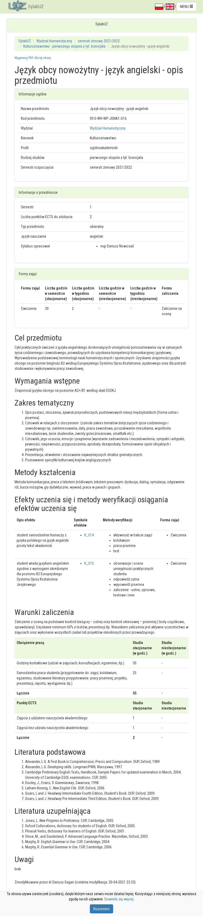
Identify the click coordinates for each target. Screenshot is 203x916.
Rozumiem (101, 909)
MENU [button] (185, 6)
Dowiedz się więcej (118, 899)
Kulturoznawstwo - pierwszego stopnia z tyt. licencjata (64, 46)
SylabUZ (36, 6)
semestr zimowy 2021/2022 (99, 41)
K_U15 (89, 563)
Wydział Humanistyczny (54, 41)
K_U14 (89, 535)
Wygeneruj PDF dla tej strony (33, 58)
